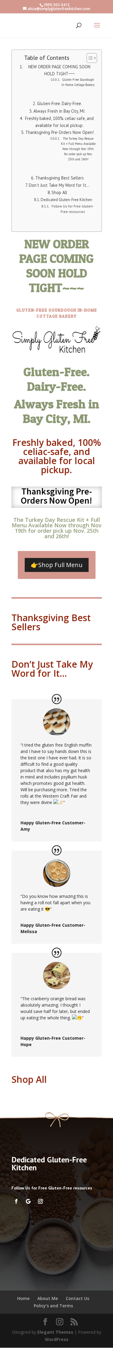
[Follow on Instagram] (40, 1201)
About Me (47, 1298)
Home (23, 1298)
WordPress (56, 1339)
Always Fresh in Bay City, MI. (59, 111)
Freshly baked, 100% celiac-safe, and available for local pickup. (59, 121)
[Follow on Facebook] (16, 1201)
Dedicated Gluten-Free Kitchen (66, 199)
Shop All (59, 192)
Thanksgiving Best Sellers (59, 178)
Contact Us (77, 1298)
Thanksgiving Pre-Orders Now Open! (59, 132)
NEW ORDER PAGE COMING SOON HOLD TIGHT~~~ (59, 70)
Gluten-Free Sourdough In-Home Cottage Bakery (78, 82)
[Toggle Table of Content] (89, 58)
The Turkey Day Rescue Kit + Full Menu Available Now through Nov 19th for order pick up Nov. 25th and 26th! (78, 148)
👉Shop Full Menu (57, 565)
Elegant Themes (55, 1332)
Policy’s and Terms (53, 1306)
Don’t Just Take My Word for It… (59, 185)
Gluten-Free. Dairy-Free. (59, 103)
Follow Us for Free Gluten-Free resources (73, 209)
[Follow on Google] (28, 1201)
